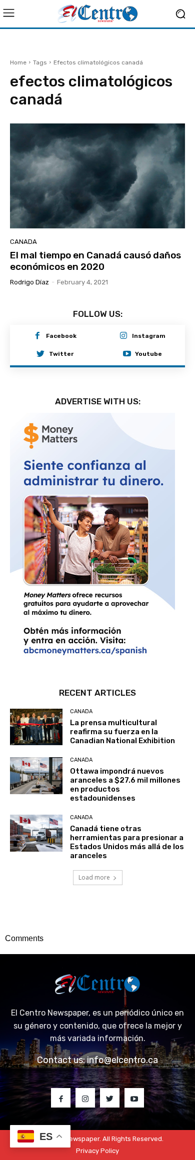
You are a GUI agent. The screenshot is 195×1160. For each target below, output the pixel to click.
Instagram (149, 336)
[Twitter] (40, 354)
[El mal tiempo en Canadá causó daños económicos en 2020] (97, 175)
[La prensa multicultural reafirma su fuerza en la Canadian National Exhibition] (36, 727)
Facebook (61, 336)
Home (18, 62)
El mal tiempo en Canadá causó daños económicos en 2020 (95, 260)
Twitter (61, 354)
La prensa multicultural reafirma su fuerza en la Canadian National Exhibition (122, 731)
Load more (94, 877)
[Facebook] (37, 336)
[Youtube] (127, 354)
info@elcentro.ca (122, 1060)
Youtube (148, 354)
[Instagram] (123, 336)
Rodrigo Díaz (29, 282)
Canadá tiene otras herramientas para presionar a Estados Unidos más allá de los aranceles (127, 842)
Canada (23, 241)
